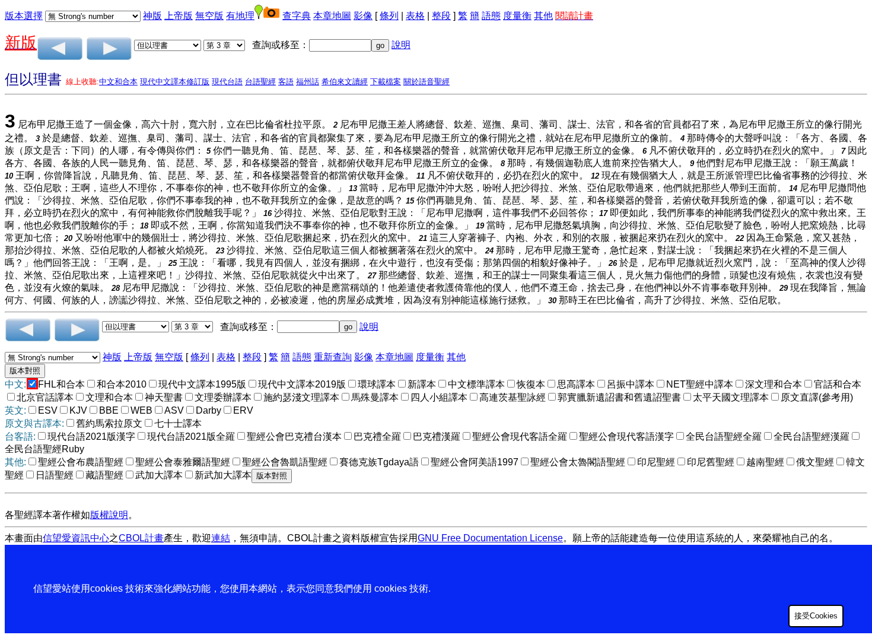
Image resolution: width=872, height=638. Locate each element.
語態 (491, 16)
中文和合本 (118, 81)
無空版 (209, 16)
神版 (152, 16)
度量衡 (517, 16)
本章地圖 (332, 16)
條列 (389, 16)
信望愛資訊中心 (76, 538)
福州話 (307, 81)
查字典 (296, 16)
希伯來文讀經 (345, 81)
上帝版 (178, 16)
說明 (401, 45)
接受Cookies (816, 615)
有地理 (240, 16)
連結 (220, 538)
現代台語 (227, 81)
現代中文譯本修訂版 (174, 81)
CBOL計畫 (141, 538)
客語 (286, 81)
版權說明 (109, 515)
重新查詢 (333, 357)
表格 (415, 16)
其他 (543, 16)
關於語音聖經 (426, 81)
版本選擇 (24, 16)
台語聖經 (260, 81)
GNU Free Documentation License (490, 538)
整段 (441, 16)
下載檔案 (385, 81)
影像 (363, 16)
